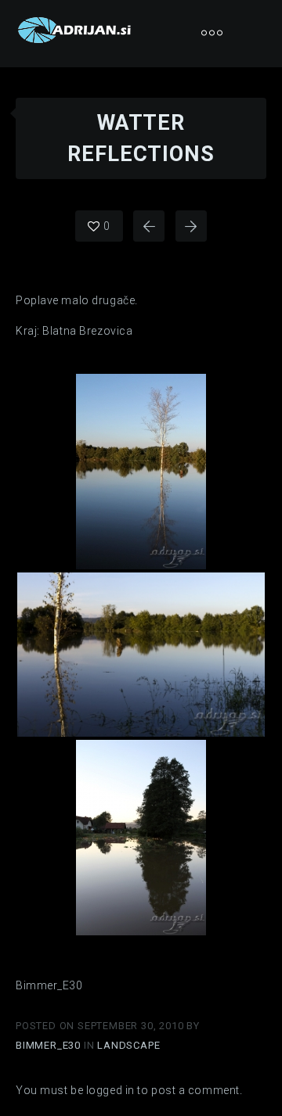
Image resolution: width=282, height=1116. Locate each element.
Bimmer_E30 (50, 1045)
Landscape (128, 1045)
